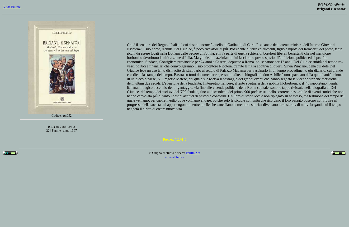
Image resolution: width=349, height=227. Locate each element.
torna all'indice (174, 157)
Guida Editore (12, 7)
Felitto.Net (193, 153)
